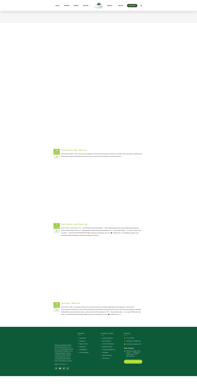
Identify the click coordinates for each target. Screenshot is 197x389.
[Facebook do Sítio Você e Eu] (67, 368)
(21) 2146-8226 (130, 338)
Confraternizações (83, 352)
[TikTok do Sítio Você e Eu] (63, 368)
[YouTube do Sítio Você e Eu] (60, 368)
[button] (134, 5)
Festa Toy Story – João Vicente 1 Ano (74, 224)
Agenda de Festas (107, 355)
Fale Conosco (105, 358)
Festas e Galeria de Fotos (108, 349)
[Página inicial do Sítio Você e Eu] (64, 337)
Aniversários (82, 341)
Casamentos (82, 346)
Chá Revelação (83, 349)
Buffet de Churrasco (107, 346)
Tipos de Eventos (106, 341)
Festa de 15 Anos (83, 343)
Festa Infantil (82, 338)
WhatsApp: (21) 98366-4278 (133, 341)
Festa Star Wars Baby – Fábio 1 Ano (74, 150)
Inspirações (105, 352)
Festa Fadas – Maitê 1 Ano (70, 303)
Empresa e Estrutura (107, 338)
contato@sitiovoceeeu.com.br (133, 344)
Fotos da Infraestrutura (108, 343)
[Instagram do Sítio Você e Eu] (56, 368)
